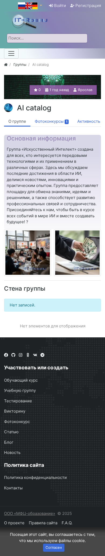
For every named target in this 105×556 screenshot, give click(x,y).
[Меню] (11, 53)
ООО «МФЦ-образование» (29, 513)
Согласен (54, 547)
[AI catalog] (27, 252)
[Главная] (6, 64)
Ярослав (85, 90)
